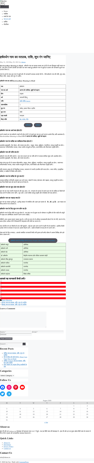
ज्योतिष (6, 14)
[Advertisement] (47, 40)
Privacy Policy (8, 446)
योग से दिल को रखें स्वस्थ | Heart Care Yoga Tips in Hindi (15, 358)
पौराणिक (6, 24)
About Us (7, 443)
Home (6, 11)
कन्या (23, 119)
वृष (20, 119)
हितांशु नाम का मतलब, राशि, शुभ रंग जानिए (14, 304)
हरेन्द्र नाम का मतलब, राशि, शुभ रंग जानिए (14, 302)
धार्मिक (5, 22)
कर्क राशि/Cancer (25, 101)
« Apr (46, 422)
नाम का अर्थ (7, 19)
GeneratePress (24, 462)
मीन (27, 119)
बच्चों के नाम (7, 16)
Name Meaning (7, 300)
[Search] (24, 344)
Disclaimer (7, 445)
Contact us (7, 448)
